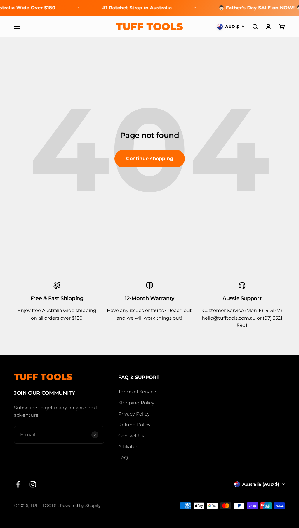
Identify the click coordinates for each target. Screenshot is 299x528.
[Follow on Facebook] (18, 484)
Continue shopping (149, 158)
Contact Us (131, 436)
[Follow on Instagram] (33, 484)
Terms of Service (137, 391)
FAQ (123, 458)
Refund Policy (134, 424)
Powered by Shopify (80, 505)
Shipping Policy (136, 403)
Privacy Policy (134, 414)
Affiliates (128, 446)
